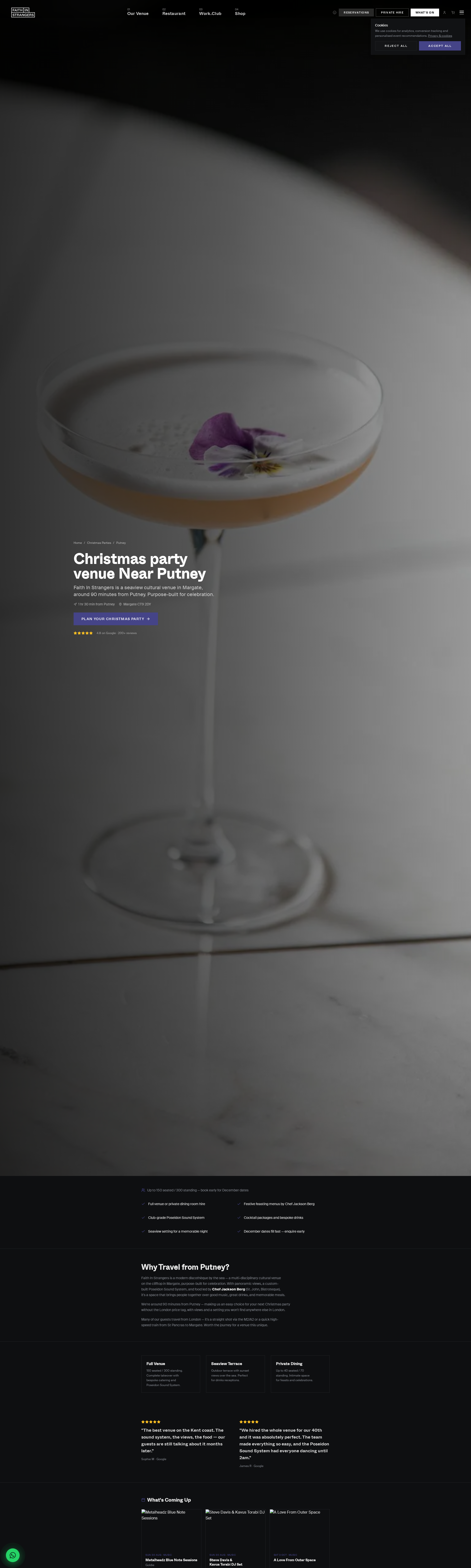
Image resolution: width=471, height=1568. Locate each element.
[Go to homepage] (23, 12)
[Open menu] (461, 12)
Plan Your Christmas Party (112, 618)
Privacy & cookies (440, 36)
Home (78, 543)
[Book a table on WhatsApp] (15, 1555)
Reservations (356, 12)
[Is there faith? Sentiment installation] (334, 12)
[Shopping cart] (453, 12)
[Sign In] (444, 12)
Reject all (396, 45)
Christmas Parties (99, 543)
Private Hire (392, 12)
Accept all (440, 45)
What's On (425, 12)
